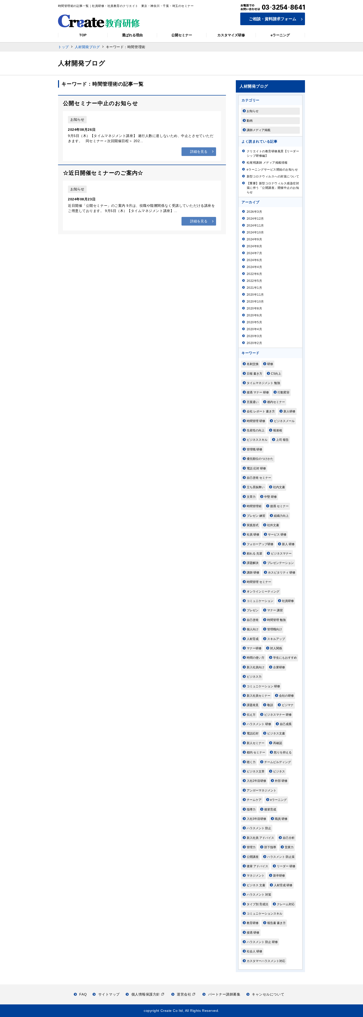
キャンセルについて (268, 994)
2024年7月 (254, 253)
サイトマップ (109, 994)
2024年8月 (254, 246)
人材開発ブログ (87, 47)
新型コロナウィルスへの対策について (273, 176)
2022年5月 (254, 281)
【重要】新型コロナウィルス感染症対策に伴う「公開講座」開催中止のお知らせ (273, 188)
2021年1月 (254, 287)
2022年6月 (254, 274)
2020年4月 (254, 329)
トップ (63, 47)
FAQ (83, 994)
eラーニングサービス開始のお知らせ (272, 169)
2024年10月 (255, 232)
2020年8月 (254, 308)
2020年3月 (254, 336)
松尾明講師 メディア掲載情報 (267, 162)
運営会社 (184, 994)
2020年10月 (255, 301)
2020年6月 (254, 315)
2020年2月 (254, 343)
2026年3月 (254, 211)
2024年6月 (254, 260)
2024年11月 (255, 225)
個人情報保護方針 (146, 994)
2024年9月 (254, 239)
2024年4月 (254, 267)
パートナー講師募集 (224, 994)
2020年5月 (254, 322)
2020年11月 (255, 294)
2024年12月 (255, 218)
